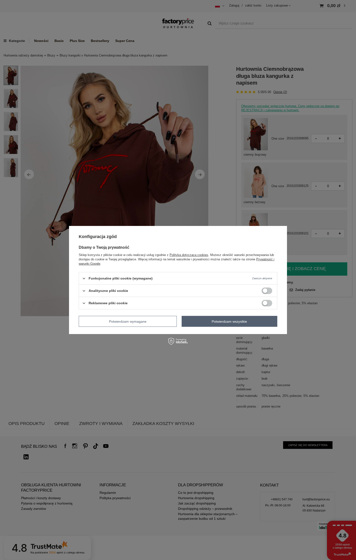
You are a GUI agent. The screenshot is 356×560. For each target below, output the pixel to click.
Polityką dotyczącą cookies (189, 255)
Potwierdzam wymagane (128, 321)
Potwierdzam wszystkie (229, 321)
